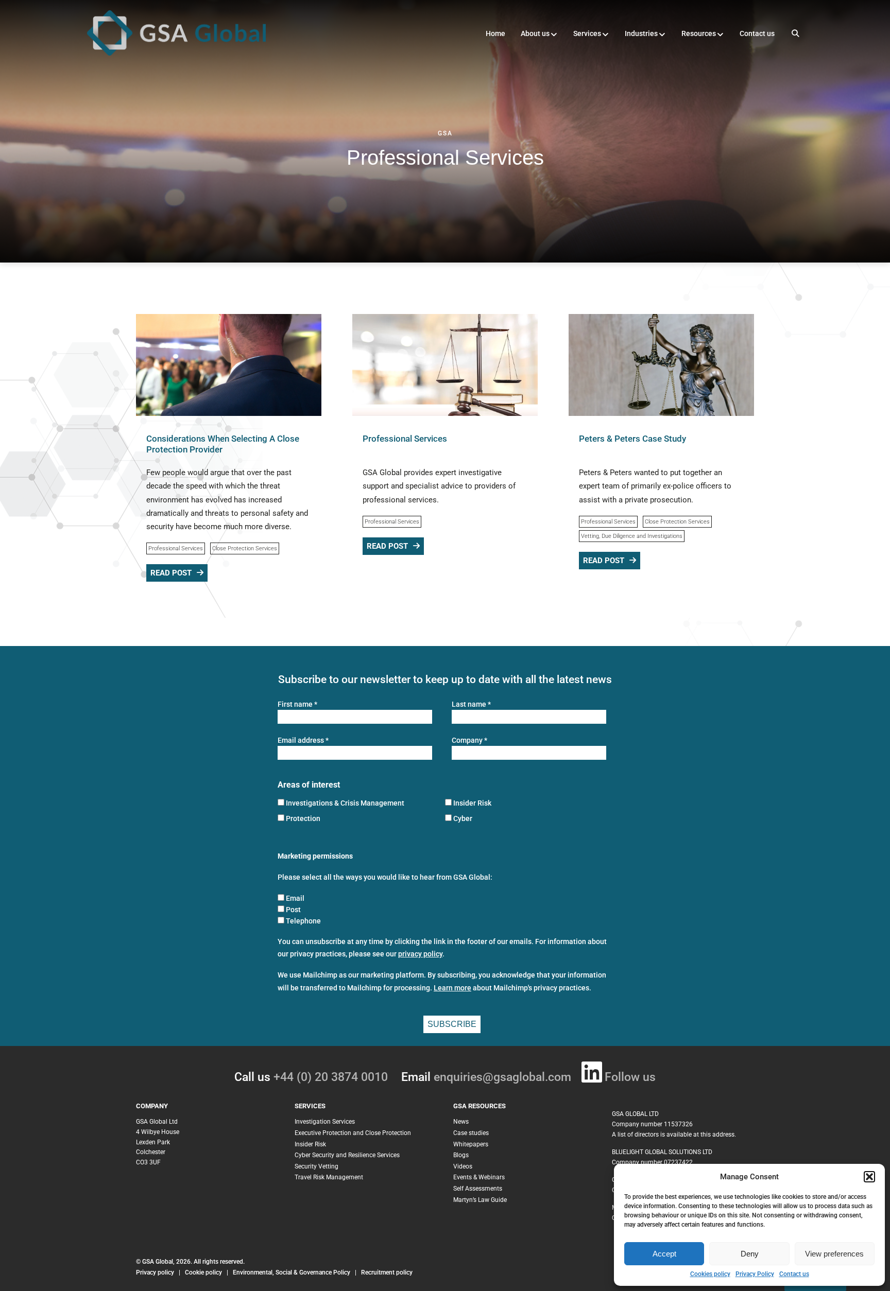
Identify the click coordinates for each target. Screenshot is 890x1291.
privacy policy (420, 954)
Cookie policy (203, 1272)
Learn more (452, 988)
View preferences (834, 1253)
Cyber (462, 818)
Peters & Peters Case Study (632, 438)
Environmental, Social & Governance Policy (292, 1272)
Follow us (630, 1077)
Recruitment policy (387, 1272)
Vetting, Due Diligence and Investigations (631, 536)
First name (297, 704)
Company (469, 740)
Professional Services (175, 548)
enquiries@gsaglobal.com (502, 1077)
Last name (471, 704)
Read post (171, 573)
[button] (869, 1177)
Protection (303, 818)
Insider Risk (472, 803)
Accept (664, 1253)
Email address (303, 740)
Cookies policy (710, 1274)
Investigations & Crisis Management (345, 803)
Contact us (794, 1274)
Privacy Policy (754, 1274)
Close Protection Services (244, 548)
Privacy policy (155, 1272)
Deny (750, 1253)
